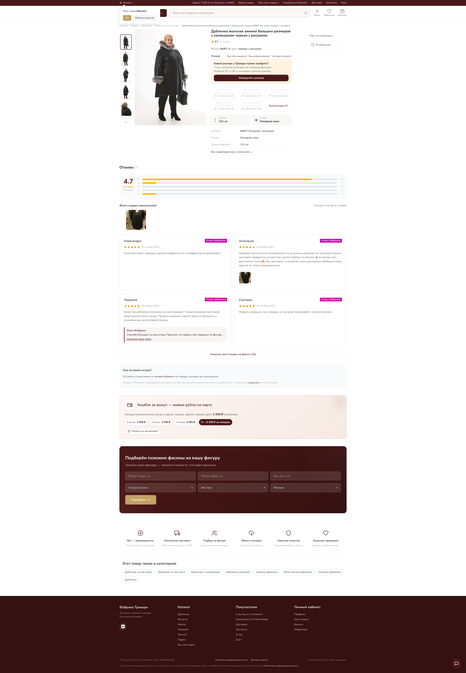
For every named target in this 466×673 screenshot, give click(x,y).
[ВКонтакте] (123, 626)
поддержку (253, 382)
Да (127, 17)
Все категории (186, 644)
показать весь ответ (139, 339)
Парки (181, 639)
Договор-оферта (259, 659)
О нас (239, 634)
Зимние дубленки (266, 572)
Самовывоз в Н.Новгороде (252, 619)
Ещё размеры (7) (278, 105)
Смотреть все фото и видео (330, 205)
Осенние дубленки (329, 572)
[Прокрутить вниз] (126, 122)
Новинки (183, 629)
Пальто (182, 634)
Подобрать (138, 500)
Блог (344, 2)
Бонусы (298, 624)
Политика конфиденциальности (231, 659)
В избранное (323, 45)
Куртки (182, 624)
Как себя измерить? (237, 56)
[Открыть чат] (456, 663)
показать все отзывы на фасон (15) (233, 354)
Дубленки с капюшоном (205, 572)
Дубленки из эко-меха (171, 572)
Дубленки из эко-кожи (138, 572)
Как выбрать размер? (259, 56)
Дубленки (131, 579)
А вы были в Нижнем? (295, 2)
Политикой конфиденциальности (280, 665)
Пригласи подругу (268, 2)
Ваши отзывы (246, 2)
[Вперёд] (201, 77)
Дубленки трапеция (238, 572)
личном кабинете (164, 376)
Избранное (300, 629)
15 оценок (225, 41)
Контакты (331, 2)
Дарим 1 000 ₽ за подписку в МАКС (213, 2)
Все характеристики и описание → (232, 152)
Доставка (317, 2)
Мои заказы (301, 619)
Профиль (299, 614)
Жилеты (182, 619)
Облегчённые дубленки (298, 572)
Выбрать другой (144, 17)
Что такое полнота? (281, 56)
